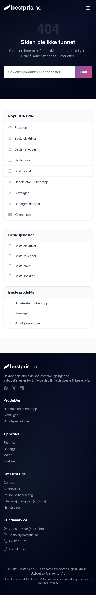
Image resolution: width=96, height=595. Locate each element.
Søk (83, 71)
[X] (14, 388)
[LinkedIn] (22, 388)
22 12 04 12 (17, 541)
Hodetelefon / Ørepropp (20, 408)
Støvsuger (11, 415)
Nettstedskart (13, 507)
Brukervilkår (12, 488)
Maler (8, 455)
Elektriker (10, 442)
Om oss (9, 482)
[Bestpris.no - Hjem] (22, 8)
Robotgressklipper (16, 421)
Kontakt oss (17, 549)
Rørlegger (11, 448)
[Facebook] (6, 388)
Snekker (9, 461)
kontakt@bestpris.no (23, 535)
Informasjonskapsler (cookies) (25, 501)
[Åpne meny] (87, 8)
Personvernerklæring (18, 495)
